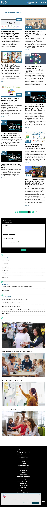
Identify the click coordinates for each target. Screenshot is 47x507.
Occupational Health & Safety (23, 476)
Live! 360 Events (23, 470)
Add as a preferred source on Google (31, 2)
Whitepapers (7, 297)
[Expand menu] (45, 2)
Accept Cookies (35, 502)
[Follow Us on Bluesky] (36, 2)
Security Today (23, 483)
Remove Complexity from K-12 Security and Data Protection (15, 299)
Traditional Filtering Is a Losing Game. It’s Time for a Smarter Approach (17, 286)
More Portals (5, 277)
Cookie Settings (26, 502)
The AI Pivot (23, 491)
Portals (5, 257)
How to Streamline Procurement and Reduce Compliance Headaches (17, 351)
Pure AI (23, 478)
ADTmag (23, 461)
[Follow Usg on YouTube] (41, 2)
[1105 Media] (23, 457)
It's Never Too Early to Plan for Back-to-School (12, 380)
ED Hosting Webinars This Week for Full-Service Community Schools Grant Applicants (34, 69)
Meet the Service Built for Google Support (11, 306)
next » (36, 211)
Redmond (23, 480)
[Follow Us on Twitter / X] (39, 2)
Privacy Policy (11, 238)
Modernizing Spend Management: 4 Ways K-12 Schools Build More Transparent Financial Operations (23, 309)
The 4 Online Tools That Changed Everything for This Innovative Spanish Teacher (10, 66)
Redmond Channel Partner (23, 481)
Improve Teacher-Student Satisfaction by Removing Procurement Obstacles (18, 409)
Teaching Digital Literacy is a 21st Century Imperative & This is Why (11, 165)
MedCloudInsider (23, 474)
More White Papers (6, 313)
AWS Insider (23, 463)
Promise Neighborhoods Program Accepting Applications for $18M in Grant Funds (35, 33)
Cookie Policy (36, 499)
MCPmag (23, 472)
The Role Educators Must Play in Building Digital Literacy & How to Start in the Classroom (11, 135)
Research (4, 274)
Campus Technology (23, 467)
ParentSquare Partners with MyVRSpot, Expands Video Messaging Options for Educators (10, 101)
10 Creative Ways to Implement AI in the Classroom (13, 302)
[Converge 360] (23, 452)
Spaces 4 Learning (23, 485)
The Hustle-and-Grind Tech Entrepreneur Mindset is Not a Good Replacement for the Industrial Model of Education (35, 107)
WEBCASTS (5, 284)
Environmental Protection (23, 469)
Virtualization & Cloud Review (23, 492)
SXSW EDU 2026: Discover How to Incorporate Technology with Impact (17, 322)
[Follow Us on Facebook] (38, 2)
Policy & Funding (5, 270)
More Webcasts (5, 290)
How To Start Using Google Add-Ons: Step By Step (34, 145)
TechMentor (23, 487)
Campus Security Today (23, 465)
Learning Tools (5, 267)
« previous (12, 211)
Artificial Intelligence (6, 260)
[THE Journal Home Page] (7, 2)
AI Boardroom (23, 459)
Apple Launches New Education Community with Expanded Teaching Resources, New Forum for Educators (11, 33)
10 (32, 211)
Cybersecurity (5, 263)
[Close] (39, 494)
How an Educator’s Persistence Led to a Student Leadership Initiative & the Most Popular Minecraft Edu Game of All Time (35, 182)
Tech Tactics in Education (23, 489)
